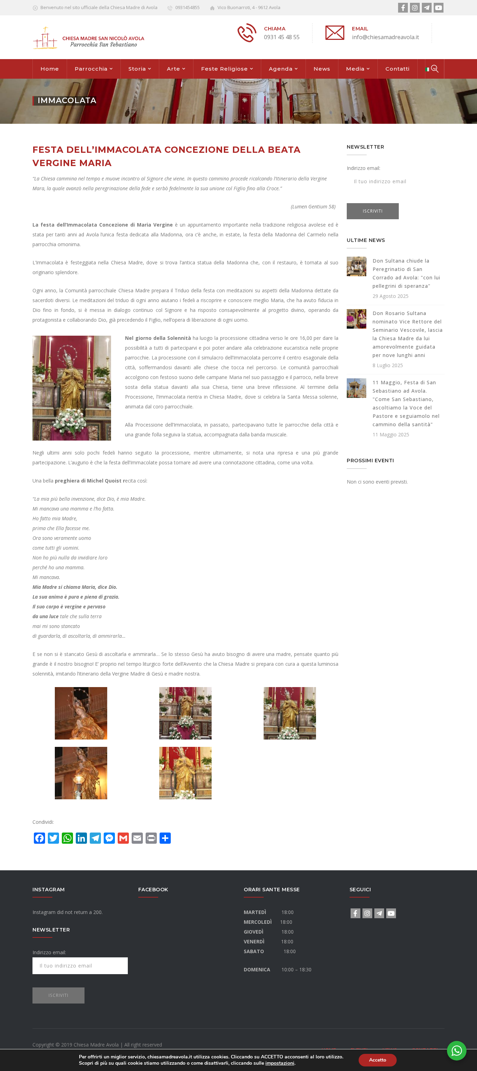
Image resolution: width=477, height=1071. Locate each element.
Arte (173, 68)
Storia (137, 68)
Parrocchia (91, 68)
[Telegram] (427, 8)
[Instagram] (415, 8)
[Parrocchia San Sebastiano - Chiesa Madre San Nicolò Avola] (88, 37)
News (322, 68)
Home (50, 68)
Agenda (281, 68)
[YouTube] (438, 8)
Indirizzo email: (363, 168)
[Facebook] (403, 8)
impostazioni (279, 1063)
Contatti (398, 68)
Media (355, 68)
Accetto (377, 1060)
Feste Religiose (224, 68)
